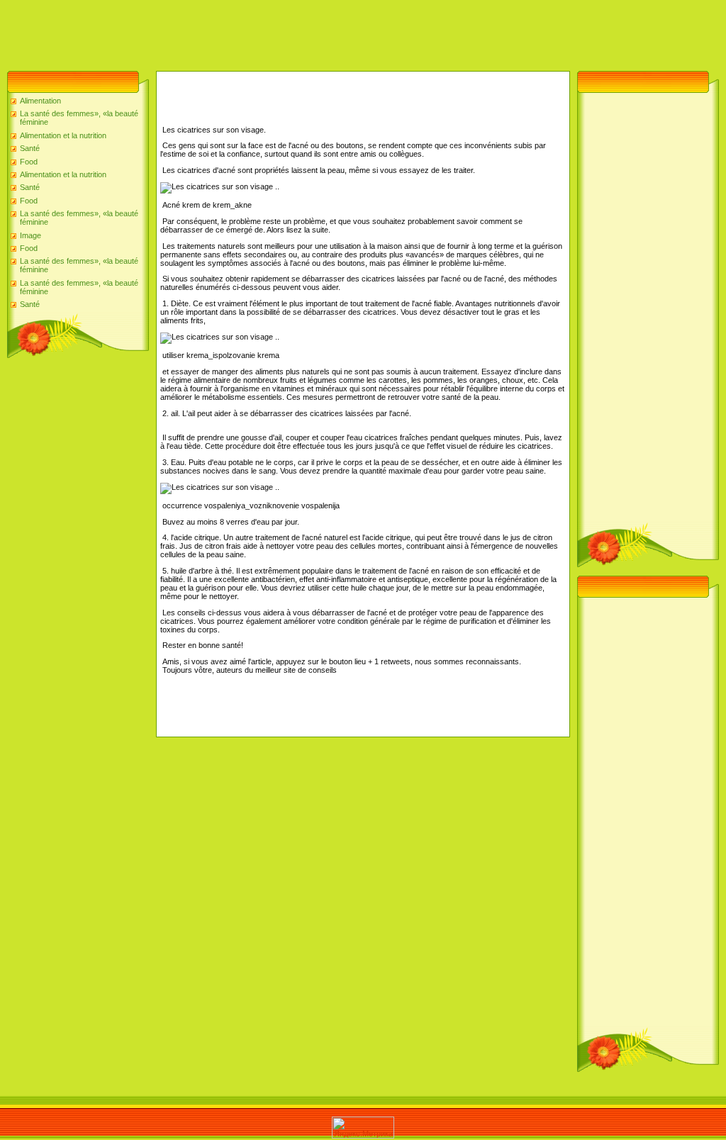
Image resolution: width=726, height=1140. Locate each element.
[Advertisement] (258, 32)
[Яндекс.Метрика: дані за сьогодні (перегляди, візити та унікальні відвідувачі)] (363, 1128)
